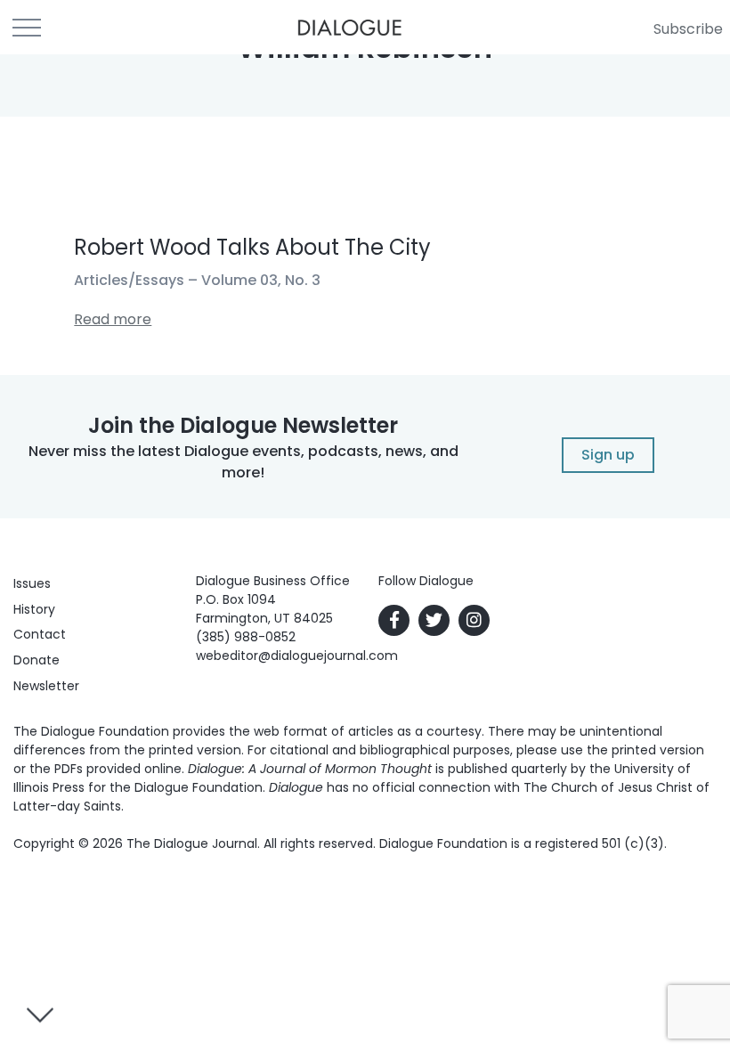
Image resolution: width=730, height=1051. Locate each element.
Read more (112, 319)
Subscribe (688, 29)
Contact (39, 634)
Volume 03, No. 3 (260, 280)
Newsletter (46, 686)
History (34, 609)
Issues (32, 583)
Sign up (608, 454)
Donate (36, 660)
